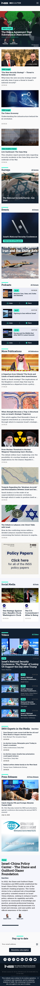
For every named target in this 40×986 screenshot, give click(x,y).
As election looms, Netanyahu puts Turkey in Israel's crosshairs (19, 744)
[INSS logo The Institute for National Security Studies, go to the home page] (20, 967)
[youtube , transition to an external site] (17, 959)
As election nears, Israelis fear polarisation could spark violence (19, 755)
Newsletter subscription (20, 950)
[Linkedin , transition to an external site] (22, 959)
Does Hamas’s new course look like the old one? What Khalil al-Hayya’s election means (21, 733)
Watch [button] (30, 303)
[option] (20, 263)
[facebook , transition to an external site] (5, 959)
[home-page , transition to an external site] (26, 959)
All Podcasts (35, 285)
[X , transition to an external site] (9, 959)
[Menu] (35, 3)
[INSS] (4, 3)
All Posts (36, 584)
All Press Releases (33, 777)
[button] (20, 647)
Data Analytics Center (9, 149)
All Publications (33, 351)
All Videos (35, 634)
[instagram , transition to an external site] (13, 959)
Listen (11, 303)
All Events (35, 210)
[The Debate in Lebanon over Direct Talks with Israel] (20, 522)
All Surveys (35, 170)
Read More (35, 729)
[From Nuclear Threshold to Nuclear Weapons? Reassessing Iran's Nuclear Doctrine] (20, 447)
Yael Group (25, 976)
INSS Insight (7, 28)
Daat (20, 976)
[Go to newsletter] (37, 944)
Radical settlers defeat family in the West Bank (20, 765)
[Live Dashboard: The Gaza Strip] (20, 146)
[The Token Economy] (20, 107)
